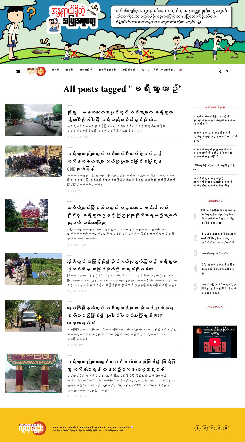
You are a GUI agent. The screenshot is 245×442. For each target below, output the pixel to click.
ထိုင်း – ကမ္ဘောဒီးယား (163, 69)
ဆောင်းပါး (69, 69)
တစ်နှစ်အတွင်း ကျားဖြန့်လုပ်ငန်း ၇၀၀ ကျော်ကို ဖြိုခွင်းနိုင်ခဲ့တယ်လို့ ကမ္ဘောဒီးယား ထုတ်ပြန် (212, 153)
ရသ (143, 69)
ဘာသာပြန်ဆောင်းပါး (107, 69)
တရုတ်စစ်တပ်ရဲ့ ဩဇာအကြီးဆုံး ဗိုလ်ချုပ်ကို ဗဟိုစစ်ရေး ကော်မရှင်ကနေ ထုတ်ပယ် (214, 120)
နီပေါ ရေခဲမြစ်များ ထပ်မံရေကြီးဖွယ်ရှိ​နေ (214, 167)
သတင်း (55, 69)
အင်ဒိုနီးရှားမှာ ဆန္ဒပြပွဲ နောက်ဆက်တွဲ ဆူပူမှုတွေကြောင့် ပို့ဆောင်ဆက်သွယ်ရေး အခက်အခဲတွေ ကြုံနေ (212, 182)
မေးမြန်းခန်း (128, 69)
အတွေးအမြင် (85, 69)
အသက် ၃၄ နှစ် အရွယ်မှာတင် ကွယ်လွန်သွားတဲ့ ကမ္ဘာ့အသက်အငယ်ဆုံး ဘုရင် (215, 136)
